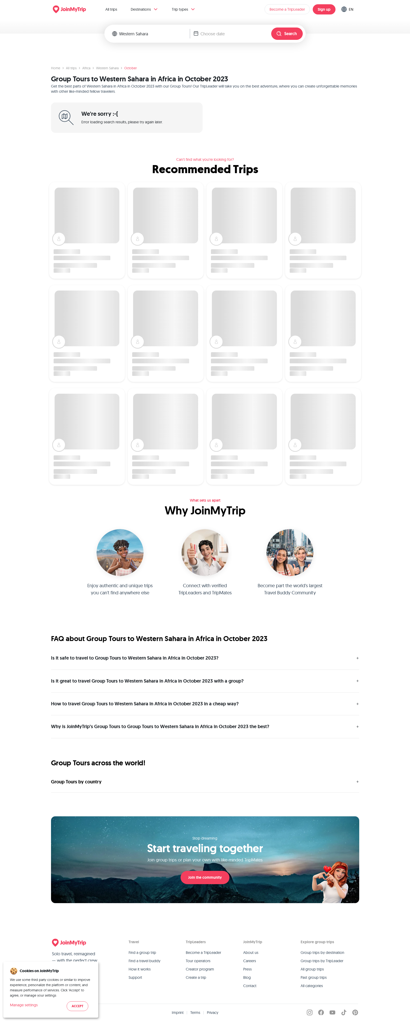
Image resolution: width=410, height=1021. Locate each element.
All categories (312, 985)
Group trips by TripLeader (322, 960)
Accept (77, 1006)
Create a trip (196, 977)
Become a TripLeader (287, 9)
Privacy (212, 1012)
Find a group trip (142, 952)
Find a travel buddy (144, 960)
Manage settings (24, 1005)
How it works (140, 969)
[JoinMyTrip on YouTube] (332, 1012)
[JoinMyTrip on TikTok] (344, 1012)
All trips (111, 9)
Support (135, 977)
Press (247, 969)
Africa (86, 68)
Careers (249, 960)
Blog (247, 977)
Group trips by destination (322, 952)
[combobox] (154, 33)
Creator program (200, 969)
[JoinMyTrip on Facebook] (321, 1012)
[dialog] (50, 989)
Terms (195, 1012)
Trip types (180, 9)
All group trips (312, 969)
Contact (249, 985)
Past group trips (314, 977)
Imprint (178, 1012)
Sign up (324, 9)
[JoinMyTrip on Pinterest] (355, 1012)
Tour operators (198, 960)
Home (55, 68)
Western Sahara (107, 68)
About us (250, 952)
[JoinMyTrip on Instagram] (309, 1012)
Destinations (141, 9)
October (130, 68)
